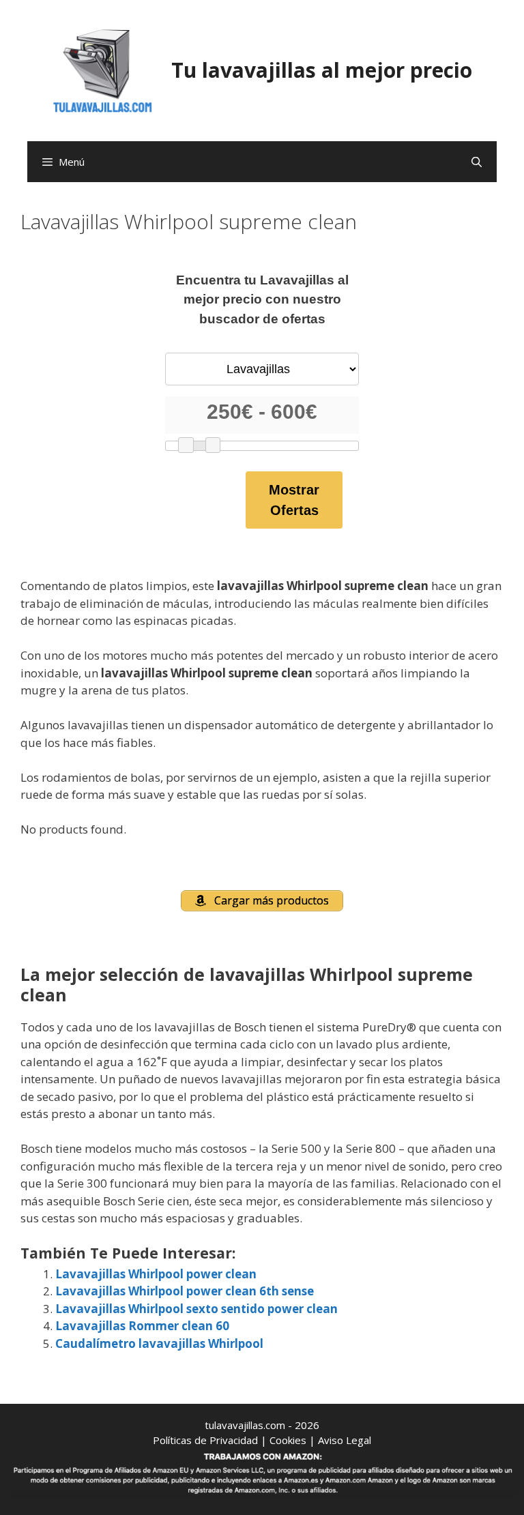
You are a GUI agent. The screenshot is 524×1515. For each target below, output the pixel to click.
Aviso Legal (344, 1440)
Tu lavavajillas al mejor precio (321, 70)
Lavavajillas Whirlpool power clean (156, 1274)
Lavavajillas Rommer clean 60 (142, 1326)
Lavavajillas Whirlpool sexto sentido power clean (196, 1309)
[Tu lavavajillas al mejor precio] (103, 69)
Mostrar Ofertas (294, 500)
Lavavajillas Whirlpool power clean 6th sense (184, 1291)
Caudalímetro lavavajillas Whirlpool (159, 1343)
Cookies (288, 1440)
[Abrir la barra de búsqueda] (476, 161)
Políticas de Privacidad (205, 1440)
